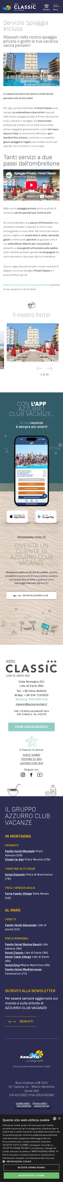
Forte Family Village (18, 893)
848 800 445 (38, 699)
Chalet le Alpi (14, 859)
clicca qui (49, 1158)
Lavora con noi (41, 1106)
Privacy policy (40, 1103)
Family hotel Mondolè (20, 851)
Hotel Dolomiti (15, 874)
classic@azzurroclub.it (31, 704)
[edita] (47, 1067)
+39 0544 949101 (34, 691)
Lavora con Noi (31, 763)
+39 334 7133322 (36, 695)
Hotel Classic (14, 952)
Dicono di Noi (31, 759)
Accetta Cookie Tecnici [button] (31, 1167)
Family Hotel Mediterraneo (23, 969)
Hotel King (12, 965)
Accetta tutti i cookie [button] (31, 1175)
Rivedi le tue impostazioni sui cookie (33, 1108)
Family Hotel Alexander (21, 925)
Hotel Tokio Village (18, 957)
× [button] (59, 1118)
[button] (31, 1161)
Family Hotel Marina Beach (23, 944)
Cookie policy (23, 1103)
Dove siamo (31, 755)
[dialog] (31, 1148)
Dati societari (24, 1106)
